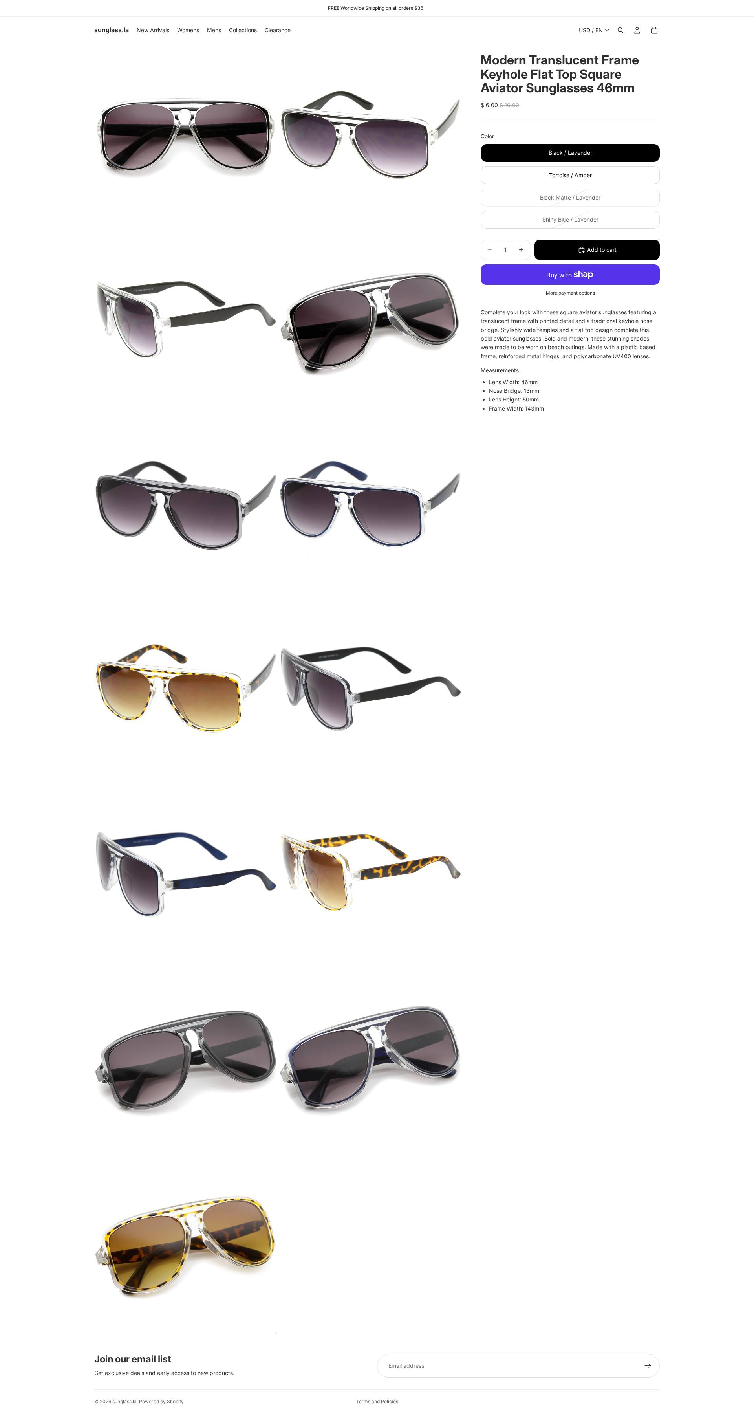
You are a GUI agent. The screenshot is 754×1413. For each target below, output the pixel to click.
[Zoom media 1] (185, 135)
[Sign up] (648, 1366)
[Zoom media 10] (370, 873)
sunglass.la (124, 1401)
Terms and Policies (377, 1401)
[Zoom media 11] (185, 1058)
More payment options (570, 293)
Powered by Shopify (161, 1401)
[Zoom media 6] (370, 504)
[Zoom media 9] (185, 873)
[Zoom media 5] (185, 504)
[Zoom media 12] (370, 1058)
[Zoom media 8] (370, 689)
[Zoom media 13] (185, 1242)
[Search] (620, 30)
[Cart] (654, 30)
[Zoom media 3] (185, 319)
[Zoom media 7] (185, 689)
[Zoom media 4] (370, 319)
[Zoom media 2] (370, 135)
